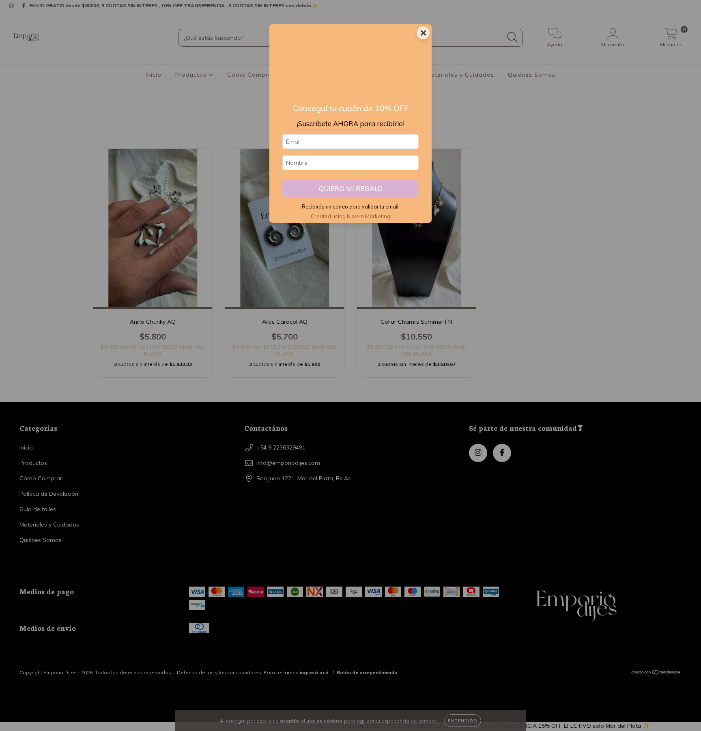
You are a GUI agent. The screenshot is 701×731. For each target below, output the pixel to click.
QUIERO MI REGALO (351, 188)
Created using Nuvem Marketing (350, 216)
